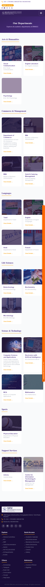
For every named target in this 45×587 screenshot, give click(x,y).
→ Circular (5, 575)
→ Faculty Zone (29, 547)
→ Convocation (6, 572)
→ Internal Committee (8, 537)
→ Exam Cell (5, 570)
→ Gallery (27, 552)
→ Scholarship (6, 565)
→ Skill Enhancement (30, 539)
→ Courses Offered (30, 565)
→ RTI (3, 539)
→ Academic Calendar (31, 537)
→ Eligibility (27, 567)
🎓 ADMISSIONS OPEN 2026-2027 (43, 375)
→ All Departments (7, 552)
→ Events (4, 554)
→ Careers (27, 549)
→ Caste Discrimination (9, 544)
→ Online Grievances (30, 544)
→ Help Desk (6, 577)
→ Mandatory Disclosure (31, 542)
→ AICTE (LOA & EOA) (8, 549)
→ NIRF (4, 542)
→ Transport (5, 567)
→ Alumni (4, 547)
